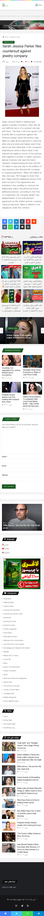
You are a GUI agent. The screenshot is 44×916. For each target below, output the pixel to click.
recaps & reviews (9, 671)
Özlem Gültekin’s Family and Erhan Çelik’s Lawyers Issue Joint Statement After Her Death (29, 757)
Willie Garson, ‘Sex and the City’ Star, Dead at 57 (21, 527)
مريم (7, 62)
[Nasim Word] (5, 5)
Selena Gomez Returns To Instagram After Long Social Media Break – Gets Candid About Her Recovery (32, 402)
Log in (5, 716)
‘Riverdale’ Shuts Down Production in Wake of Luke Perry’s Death (32, 372)
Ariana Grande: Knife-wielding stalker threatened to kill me (19, 336)
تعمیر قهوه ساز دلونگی (9, 887)
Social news (7, 682)
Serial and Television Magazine (15, 678)
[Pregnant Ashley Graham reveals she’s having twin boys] (8, 826)
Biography (7, 598)
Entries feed (7, 720)
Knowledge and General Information (16, 648)
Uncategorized (8, 693)
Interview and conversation (13, 640)
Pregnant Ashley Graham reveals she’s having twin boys (29, 824)
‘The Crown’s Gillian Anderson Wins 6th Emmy (29, 835)
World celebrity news (11, 701)
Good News (7, 633)
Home (6, 37)
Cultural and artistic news (13, 614)
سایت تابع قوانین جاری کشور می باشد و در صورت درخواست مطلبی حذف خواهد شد (22, 17)
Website (5, 475)
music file (7, 659)
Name (4, 456)
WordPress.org (9, 728)
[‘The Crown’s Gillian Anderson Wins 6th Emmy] (8, 837)
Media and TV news (10, 655)
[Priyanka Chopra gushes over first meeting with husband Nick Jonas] (11, 387)
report (5, 674)
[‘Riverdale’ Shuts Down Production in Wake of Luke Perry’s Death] (32, 361)
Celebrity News (15, 37)
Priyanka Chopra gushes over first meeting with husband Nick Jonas (10, 398)
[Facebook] (4, 221)
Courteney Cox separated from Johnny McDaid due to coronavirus (11, 371)
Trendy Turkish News (11, 689)
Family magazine (9, 629)
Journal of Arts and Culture (13, 644)
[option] (22, 330)
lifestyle (6, 652)
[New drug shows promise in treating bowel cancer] (8, 803)
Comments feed (9, 724)
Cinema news (8, 606)
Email (4, 466)
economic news (9, 625)
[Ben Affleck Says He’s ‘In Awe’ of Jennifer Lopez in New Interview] (8, 814)
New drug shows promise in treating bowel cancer (28, 801)
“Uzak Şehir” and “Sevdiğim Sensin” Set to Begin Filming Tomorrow (28, 746)
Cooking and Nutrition (11, 610)
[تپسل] (5, 560)
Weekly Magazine (9, 697)
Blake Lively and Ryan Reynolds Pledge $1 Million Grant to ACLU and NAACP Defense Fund (29, 791)
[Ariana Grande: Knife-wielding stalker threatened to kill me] (8, 780)
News (5, 663)
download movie (9, 621)
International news (10, 636)
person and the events (11, 667)
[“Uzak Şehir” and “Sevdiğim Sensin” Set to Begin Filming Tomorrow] (8, 746)
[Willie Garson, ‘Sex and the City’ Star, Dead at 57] (8, 770)
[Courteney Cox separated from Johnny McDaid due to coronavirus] (11, 360)
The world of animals (11, 686)
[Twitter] (10, 221)
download (7, 617)
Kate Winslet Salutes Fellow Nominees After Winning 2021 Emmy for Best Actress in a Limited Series (28, 848)
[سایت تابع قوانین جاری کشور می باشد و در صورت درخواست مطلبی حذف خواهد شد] (22, 25)
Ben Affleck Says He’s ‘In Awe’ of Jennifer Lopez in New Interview (29, 813)
